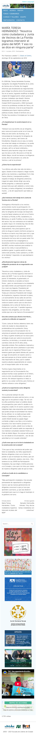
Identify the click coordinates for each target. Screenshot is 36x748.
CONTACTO (20, 20)
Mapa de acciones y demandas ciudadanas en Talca (18, 710)
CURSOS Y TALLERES (11, 17)
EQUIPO (23, 17)
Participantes (20, 51)
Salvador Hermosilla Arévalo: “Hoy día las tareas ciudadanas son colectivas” (26, 505)
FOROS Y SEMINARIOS (11, 14)
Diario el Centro (25, 56)
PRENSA (20, 10)
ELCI (3, 51)
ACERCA (13, 10)
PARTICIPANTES (9, 20)
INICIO (5, 10)
